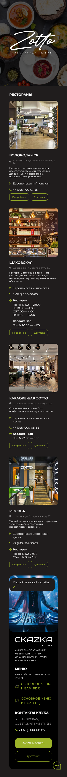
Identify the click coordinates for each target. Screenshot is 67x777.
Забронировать (33, 743)
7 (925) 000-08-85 (25, 294)
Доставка (39, 197)
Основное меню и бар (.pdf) (36, 686)
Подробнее (19, 197)
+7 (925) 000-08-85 (26, 427)
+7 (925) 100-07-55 (25, 189)
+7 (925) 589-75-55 (25, 543)
